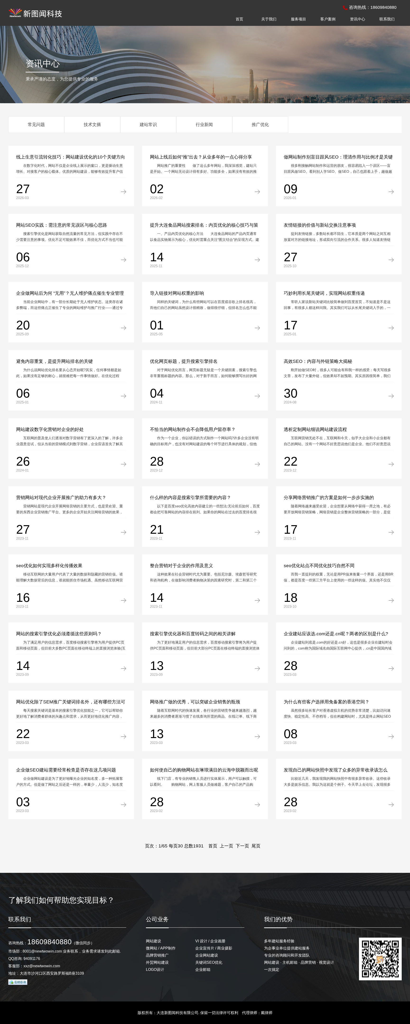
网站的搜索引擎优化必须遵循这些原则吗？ (59, 633)
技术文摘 (92, 124)
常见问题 (36, 124)
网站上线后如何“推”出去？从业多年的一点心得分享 (201, 156)
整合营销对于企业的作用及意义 (181, 565)
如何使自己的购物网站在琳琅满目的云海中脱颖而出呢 (204, 769)
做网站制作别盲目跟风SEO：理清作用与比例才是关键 (338, 156)
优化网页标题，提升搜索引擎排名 (184, 361)
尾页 (256, 845)
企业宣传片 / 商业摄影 (213, 948)
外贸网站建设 (157, 962)
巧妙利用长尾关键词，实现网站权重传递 (324, 293)
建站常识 (148, 124)
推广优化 (260, 124)
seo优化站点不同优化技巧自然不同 (319, 565)
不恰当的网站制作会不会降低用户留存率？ (193, 429)
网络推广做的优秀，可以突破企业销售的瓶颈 (195, 701)
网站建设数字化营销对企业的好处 (50, 429)
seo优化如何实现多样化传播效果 (49, 565)
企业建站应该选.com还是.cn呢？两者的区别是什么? (336, 633)
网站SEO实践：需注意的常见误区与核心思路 (61, 225)
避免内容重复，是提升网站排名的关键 (54, 361)
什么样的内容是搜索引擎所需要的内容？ (190, 497)
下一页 (242, 845)
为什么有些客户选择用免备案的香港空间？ (326, 701)
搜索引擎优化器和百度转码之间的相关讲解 (193, 633)
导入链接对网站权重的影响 (177, 293)
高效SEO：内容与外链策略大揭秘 (318, 361)
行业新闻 (204, 124)
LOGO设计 (155, 970)
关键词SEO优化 (208, 962)
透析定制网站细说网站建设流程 (315, 429)
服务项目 (298, 19)
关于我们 (268, 19)
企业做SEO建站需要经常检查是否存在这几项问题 (66, 769)
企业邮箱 (202, 970)
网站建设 (153, 941)
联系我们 (387, 19)
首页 (239, 19)
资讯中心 (357, 19)
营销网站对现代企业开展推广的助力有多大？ (61, 497)
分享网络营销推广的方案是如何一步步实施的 (329, 497)
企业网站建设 (206, 955)
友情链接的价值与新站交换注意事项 (320, 225)
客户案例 (327, 19)
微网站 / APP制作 (161, 948)
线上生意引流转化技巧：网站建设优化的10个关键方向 (70, 156)
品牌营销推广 (157, 955)
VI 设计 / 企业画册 (210, 941)
